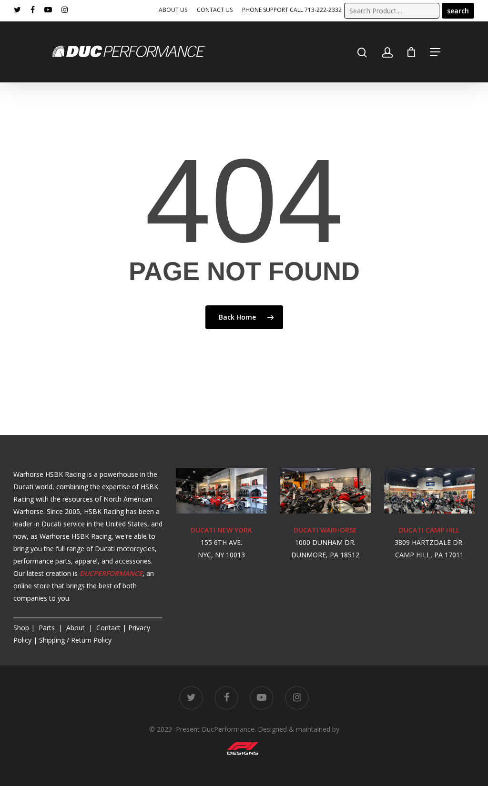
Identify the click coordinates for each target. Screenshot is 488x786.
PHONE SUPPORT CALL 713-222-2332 (292, 10)
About (76, 627)
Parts (48, 627)
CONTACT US (215, 10)
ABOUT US (173, 10)
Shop (21, 627)
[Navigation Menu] (435, 52)
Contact (108, 627)
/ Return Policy (74, 640)
